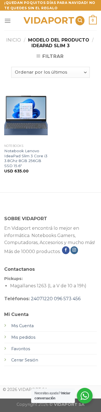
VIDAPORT (47, 20)
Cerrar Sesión (24, 360)
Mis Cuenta (22, 325)
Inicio (13, 40)
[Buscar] (79, 20)
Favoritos (20, 348)
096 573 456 (67, 298)
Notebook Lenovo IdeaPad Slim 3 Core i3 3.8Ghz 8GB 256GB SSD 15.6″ (25, 158)
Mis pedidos (23, 337)
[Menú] (7, 21)
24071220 (42, 298)
